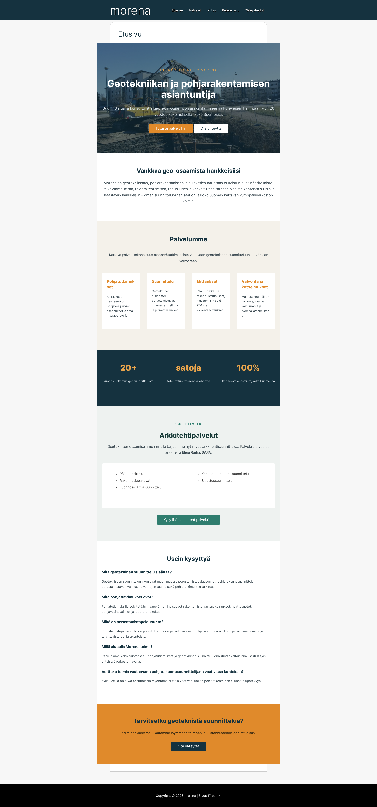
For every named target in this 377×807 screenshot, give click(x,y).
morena (130, 10)
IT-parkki (214, 796)
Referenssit (230, 10)
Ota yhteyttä (211, 128)
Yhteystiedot (254, 10)
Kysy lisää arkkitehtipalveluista (188, 520)
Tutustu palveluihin (170, 128)
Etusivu (177, 10)
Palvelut (195, 10)
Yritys (211, 10)
